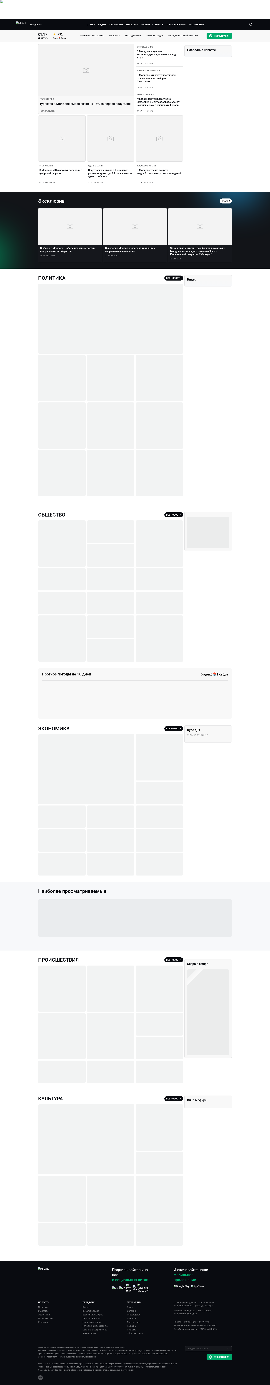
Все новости (173, 278)
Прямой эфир (221, 36)
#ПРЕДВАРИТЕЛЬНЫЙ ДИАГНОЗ (183, 36)
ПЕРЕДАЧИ (132, 24)
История (131, 1311)
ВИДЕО (102, 24)
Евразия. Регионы (91, 1318)
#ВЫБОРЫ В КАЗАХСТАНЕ (92, 36)
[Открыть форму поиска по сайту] (251, 24)
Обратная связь (135, 1333)
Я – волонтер (89, 1333)
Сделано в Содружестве (94, 1330)
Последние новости (201, 50)
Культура (43, 1322)
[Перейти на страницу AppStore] (197, 1288)
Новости (131, 1318)
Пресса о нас (133, 1322)
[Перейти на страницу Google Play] (181, 1288)
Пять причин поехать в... (95, 1326)
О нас (130, 1307)
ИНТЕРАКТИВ (116, 24)
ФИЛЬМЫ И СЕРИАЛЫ (152, 24)
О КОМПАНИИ (196, 24)
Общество (43, 1311)
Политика (43, 1307)
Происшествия (45, 1318)
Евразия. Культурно (92, 1315)
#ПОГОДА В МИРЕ (133, 36)
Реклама (131, 1330)
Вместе (86, 1307)
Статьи (226, 201)
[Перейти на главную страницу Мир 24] (21, 24)
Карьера (131, 1326)
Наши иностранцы (91, 1322)
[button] (36, 24)
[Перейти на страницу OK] (122, 1287)
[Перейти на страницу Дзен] (136, 1288)
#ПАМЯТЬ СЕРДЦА (154, 36)
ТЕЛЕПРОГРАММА (176, 24)
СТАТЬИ (91, 24)
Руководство (133, 1315)
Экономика (44, 1315)
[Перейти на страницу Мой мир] (129, 1288)
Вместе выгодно (90, 1311)
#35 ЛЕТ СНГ (114, 36)
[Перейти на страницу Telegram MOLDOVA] (143, 1288)
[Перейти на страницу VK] (115, 1287)
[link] (47, 99)
